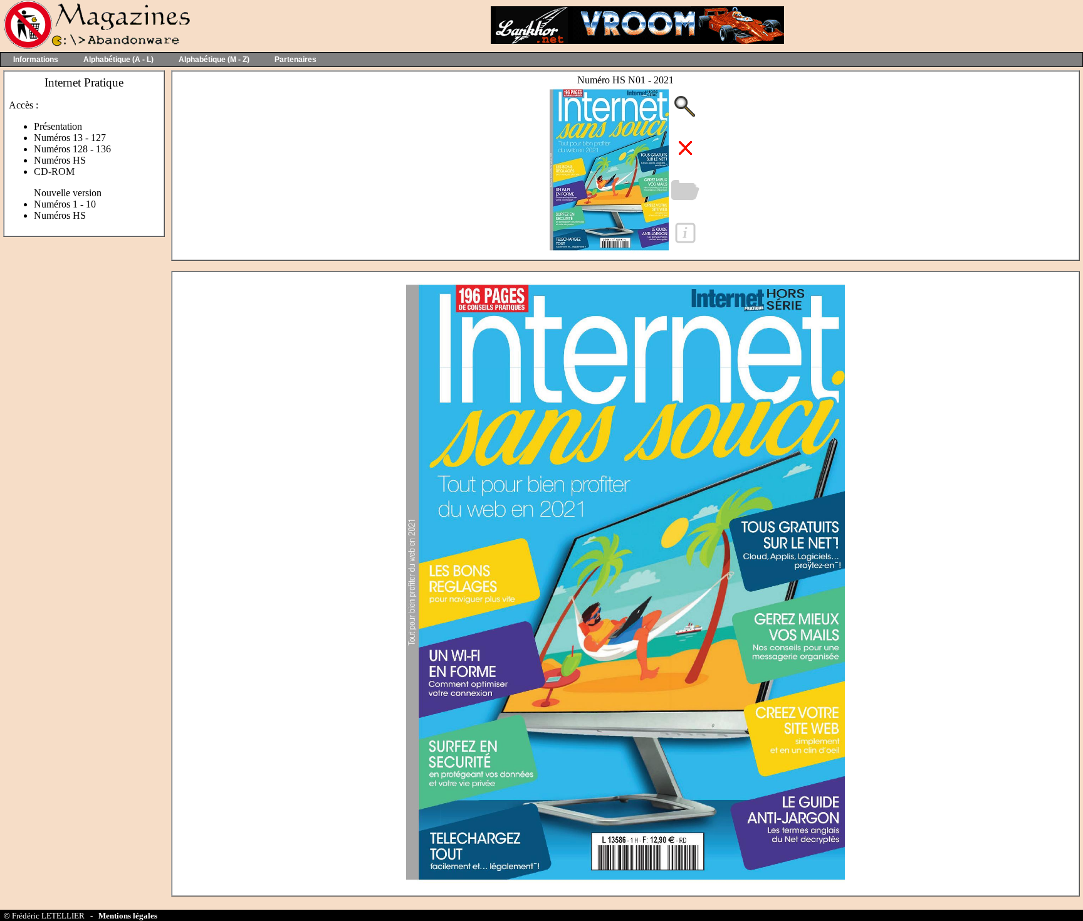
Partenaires (296, 59)
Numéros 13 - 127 (70, 137)
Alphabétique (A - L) (118, 59)
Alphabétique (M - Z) (214, 59)
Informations (35, 59)
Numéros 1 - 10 (65, 204)
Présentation (58, 126)
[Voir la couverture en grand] (609, 250)
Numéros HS (60, 160)
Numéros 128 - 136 (72, 149)
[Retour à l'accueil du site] (95, 46)
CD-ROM (54, 171)
